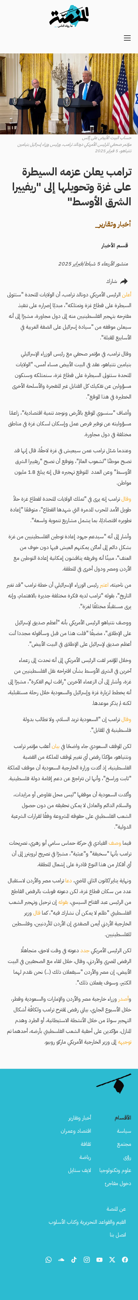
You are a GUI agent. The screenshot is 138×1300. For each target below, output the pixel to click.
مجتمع (124, 1144)
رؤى (127, 1157)
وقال (125, 499)
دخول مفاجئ (118, 1183)
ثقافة (86, 1144)
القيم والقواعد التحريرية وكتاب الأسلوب (87, 1222)
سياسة (124, 1131)
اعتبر (103, 585)
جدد (84, 951)
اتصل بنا (118, 1235)
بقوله (63, 902)
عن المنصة (116, 1209)
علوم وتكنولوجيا (115, 1170)
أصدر (123, 999)
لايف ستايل (79, 1170)
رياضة (85, 1157)
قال (37, 913)
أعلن (126, 295)
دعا (68, 881)
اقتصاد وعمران (76, 1131)
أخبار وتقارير (79, 1118)
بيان (55, 746)
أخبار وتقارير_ (113, 224)
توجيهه (124, 1042)
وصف (114, 843)
